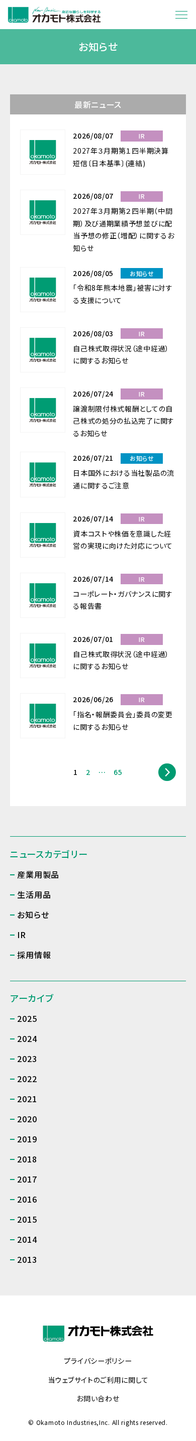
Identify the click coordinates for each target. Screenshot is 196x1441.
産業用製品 (38, 874)
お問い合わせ (97, 1398)
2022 (27, 1079)
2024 (27, 1038)
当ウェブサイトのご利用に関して (98, 1380)
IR (21, 935)
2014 (27, 1239)
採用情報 (34, 955)
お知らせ (33, 914)
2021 (27, 1099)
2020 (27, 1119)
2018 (27, 1159)
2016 (27, 1199)
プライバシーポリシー (98, 1361)
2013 (27, 1259)
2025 (27, 1018)
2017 (27, 1179)
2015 (27, 1219)
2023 (27, 1059)
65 (118, 772)
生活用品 (34, 894)
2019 (27, 1139)
